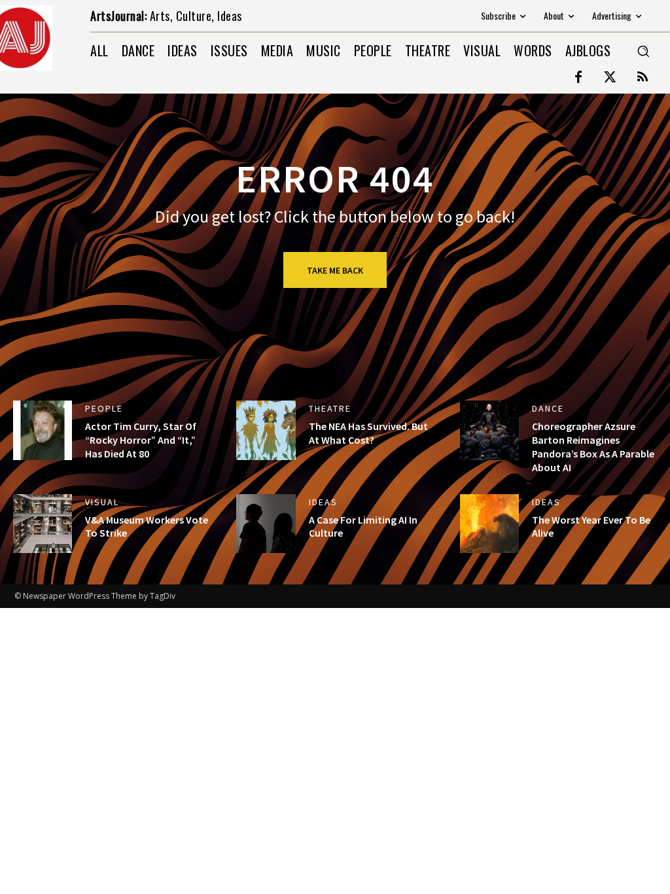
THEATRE (330, 408)
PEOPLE (104, 408)
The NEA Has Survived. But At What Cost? (368, 433)
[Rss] (642, 77)
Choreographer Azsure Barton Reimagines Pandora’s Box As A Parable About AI (593, 446)
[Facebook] (578, 77)
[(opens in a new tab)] (42, 430)
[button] (643, 51)
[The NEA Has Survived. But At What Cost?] (265, 430)
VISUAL (102, 502)
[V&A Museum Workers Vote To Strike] (42, 523)
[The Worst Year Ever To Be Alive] (489, 523)
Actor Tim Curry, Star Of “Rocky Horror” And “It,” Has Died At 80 (140, 440)
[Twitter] (610, 77)
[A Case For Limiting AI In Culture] (265, 523)
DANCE (548, 408)
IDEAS (323, 502)
